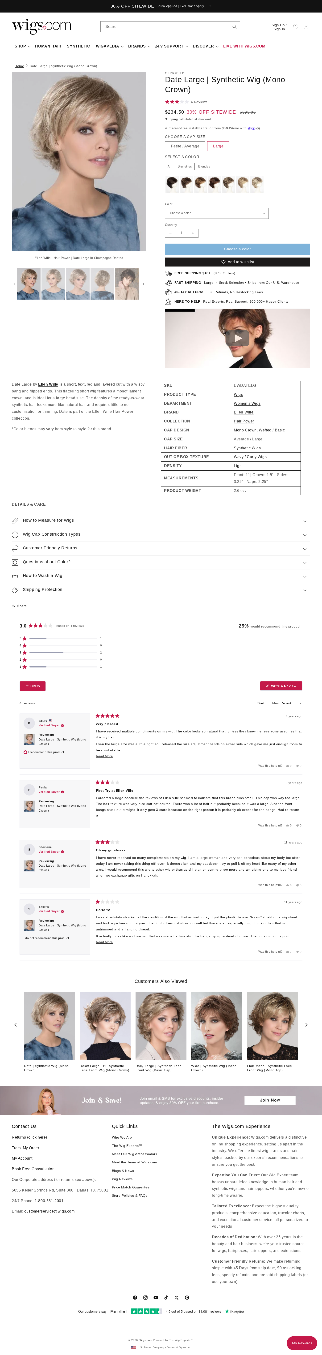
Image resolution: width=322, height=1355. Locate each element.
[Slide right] (134, 167)
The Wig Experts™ (127, 1146)
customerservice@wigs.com (49, 1211)
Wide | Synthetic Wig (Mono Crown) (213, 1068)
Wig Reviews (122, 1179)
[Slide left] (14, 284)
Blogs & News (123, 1171)
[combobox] (234, 27)
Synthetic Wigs (247, 448)
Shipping (171, 119)
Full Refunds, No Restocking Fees (218, 292)
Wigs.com (146, 1340)
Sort (261, 703)
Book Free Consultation (33, 1169)
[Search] (234, 27)
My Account (22, 1158)
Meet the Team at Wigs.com (134, 1162)
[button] (306, 27)
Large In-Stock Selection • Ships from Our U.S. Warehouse (236, 282)
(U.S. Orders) (204, 273)
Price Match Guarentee (131, 1187)
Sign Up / (279, 27)
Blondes (204, 166)
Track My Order (25, 1148)
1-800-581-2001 (49, 1201)
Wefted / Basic (272, 430)
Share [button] (22, 606)
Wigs (238, 394)
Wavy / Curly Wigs (250, 457)
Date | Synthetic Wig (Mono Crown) (46, 1068)
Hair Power (244, 421)
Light (238, 466)
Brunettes (185, 166)
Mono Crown (245, 430)
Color (169, 204)
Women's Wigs (247, 403)
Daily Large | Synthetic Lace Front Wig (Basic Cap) (159, 1068)
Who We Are (122, 1137)
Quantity (171, 225)
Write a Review (286, 687)
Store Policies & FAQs (130, 1195)
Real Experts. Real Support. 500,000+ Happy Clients (231, 301)
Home (19, 66)
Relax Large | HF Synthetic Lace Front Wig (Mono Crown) (104, 1068)
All (170, 166)
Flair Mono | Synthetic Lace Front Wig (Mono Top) (269, 1068)
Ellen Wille (48, 384)
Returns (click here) (29, 1137)
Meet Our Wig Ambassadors (134, 1154)
